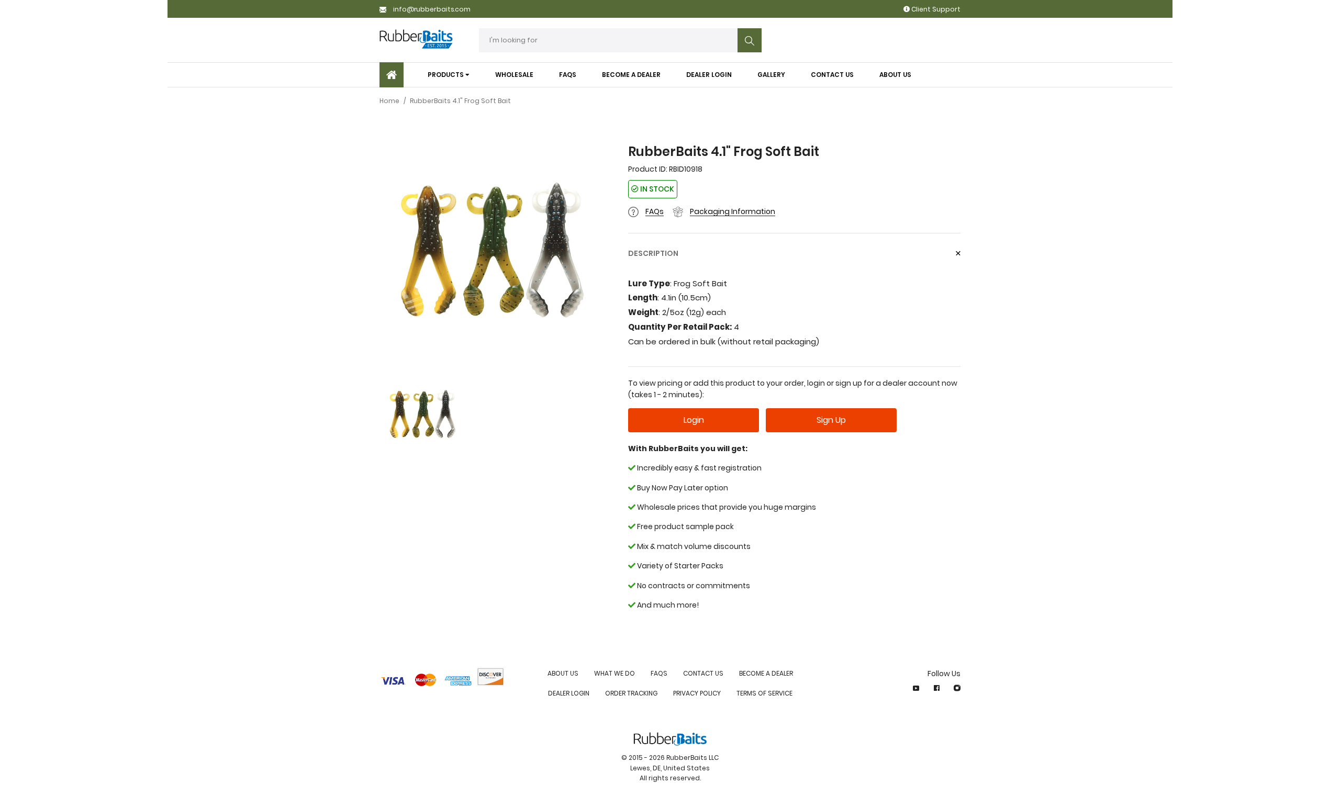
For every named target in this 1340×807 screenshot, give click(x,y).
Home (389, 100)
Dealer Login (568, 693)
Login (694, 420)
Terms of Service (764, 693)
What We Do (614, 673)
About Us (563, 673)
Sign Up (831, 420)
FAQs (654, 211)
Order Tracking (631, 693)
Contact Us (703, 673)
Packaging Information (732, 211)
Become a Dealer (766, 673)
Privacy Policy (697, 693)
